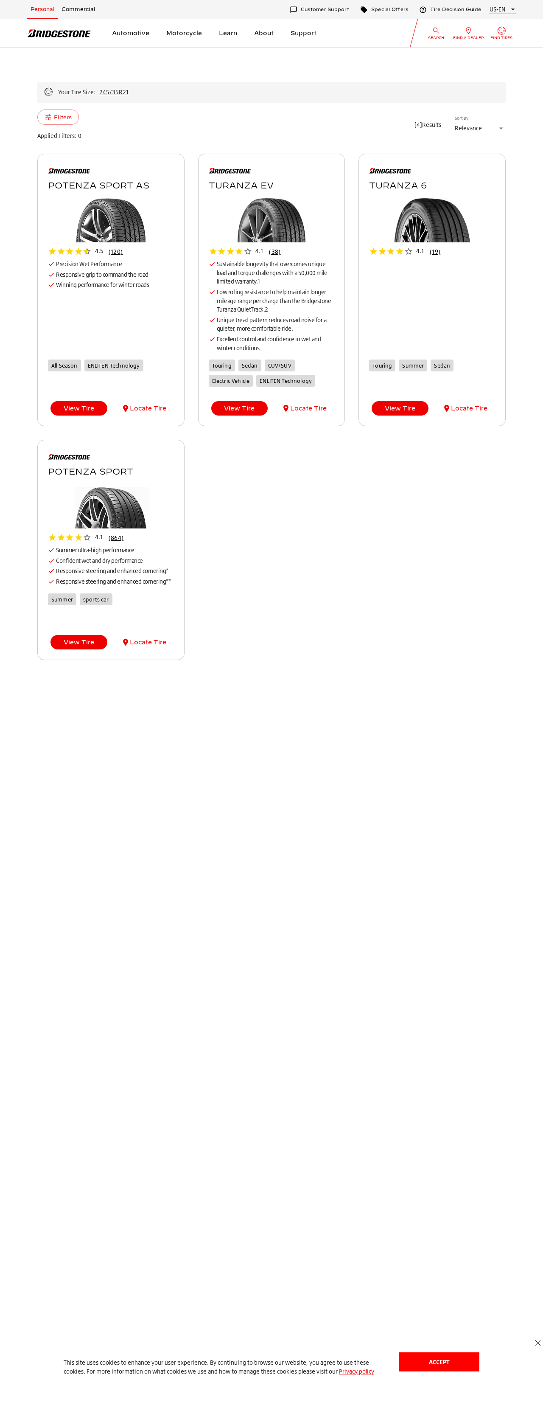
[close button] (537, 1343)
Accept (439, 1362)
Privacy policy (356, 1371)
